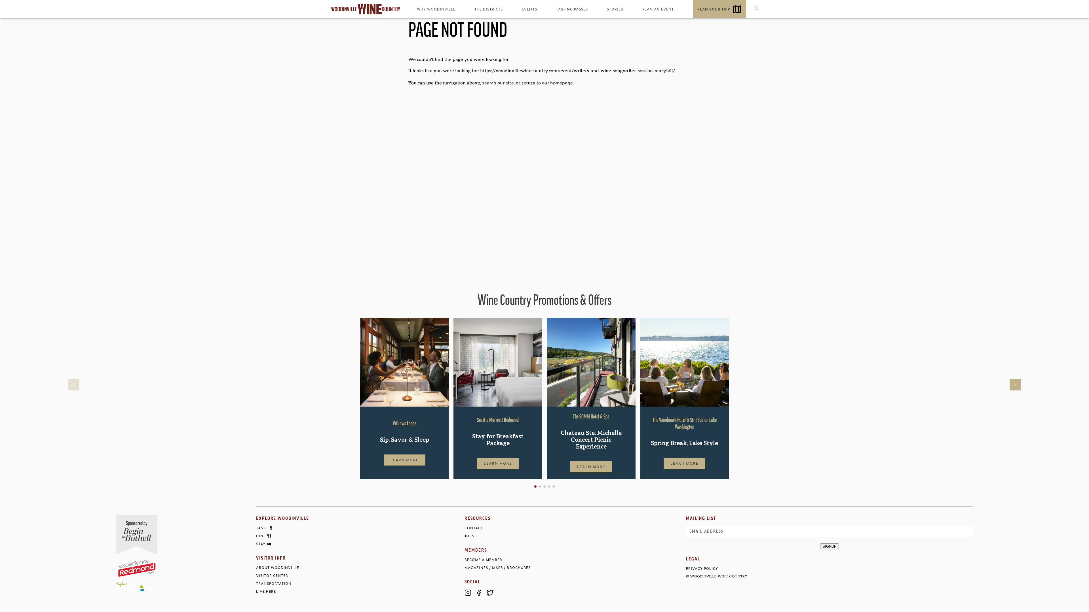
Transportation (274, 583)
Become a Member (483, 560)
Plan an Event (658, 9)
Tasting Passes (572, 9)
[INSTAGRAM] (468, 592)
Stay (260, 544)
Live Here (266, 591)
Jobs (469, 536)
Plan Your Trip (713, 9)
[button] (535, 486)
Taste (262, 528)
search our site (498, 82)
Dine (261, 536)
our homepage (557, 82)
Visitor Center (272, 575)
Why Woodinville (436, 9)
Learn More (405, 459)
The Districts (488, 9)
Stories (615, 9)
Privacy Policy (702, 568)
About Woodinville (277, 568)
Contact (474, 528)
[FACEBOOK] (479, 592)
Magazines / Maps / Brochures (497, 568)
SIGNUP (829, 546)
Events (529, 9)
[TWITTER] (490, 592)
